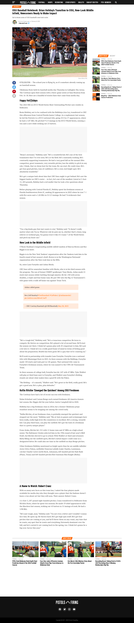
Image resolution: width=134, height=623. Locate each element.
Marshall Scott (23, 23)
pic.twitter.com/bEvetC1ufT (36, 298)
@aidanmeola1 (65, 295)
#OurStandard (43, 295)
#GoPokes (54, 295)
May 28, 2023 (63, 306)
